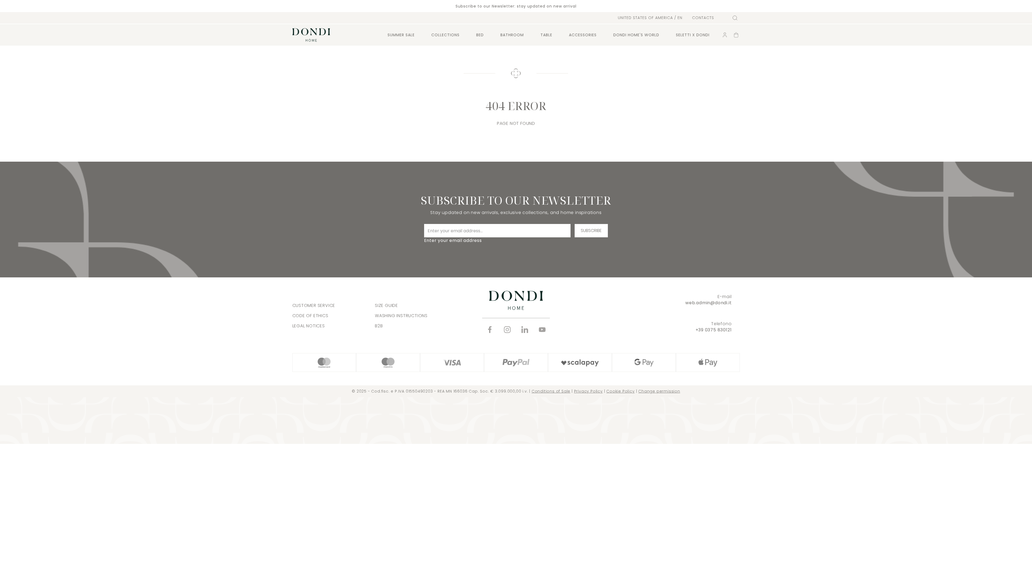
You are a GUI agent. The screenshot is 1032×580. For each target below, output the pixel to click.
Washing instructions (401, 316)
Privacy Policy (588, 391)
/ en (650, 17)
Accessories (583, 35)
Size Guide (386, 305)
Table (546, 35)
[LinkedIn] (524, 329)
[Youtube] (542, 329)
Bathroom (512, 35)
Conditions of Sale (551, 391)
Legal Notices (308, 326)
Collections (445, 35)
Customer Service (313, 305)
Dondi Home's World (636, 35)
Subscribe (591, 230)
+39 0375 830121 (714, 330)
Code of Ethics (310, 316)
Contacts (703, 17)
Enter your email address (453, 240)
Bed (480, 35)
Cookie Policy (620, 391)
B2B (379, 326)
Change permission (659, 391)
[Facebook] (489, 329)
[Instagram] (507, 329)
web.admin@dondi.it (708, 303)
